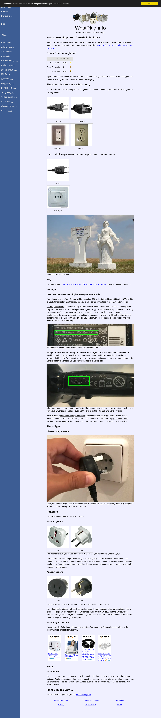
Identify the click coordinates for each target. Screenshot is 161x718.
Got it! (149, 3)
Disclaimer (119, 700)
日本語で (7, 79)
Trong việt (7, 92)
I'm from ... (5, 11)
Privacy (61, 705)
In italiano (7, 47)
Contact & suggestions (90, 700)
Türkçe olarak (9, 97)
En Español (6, 43)
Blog (3, 24)
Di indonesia (8, 88)
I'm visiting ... (6, 16)
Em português (9, 61)
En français (8, 65)
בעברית (6, 110)
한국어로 (7, 101)
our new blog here (83, 695)
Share (119, 705)
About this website (61, 700)
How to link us (90, 705)
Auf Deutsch (6, 52)
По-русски (8, 83)
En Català (5, 56)
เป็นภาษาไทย (9, 106)
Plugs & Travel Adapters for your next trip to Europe (83, 284)
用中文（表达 (9, 70)
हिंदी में (5, 74)
